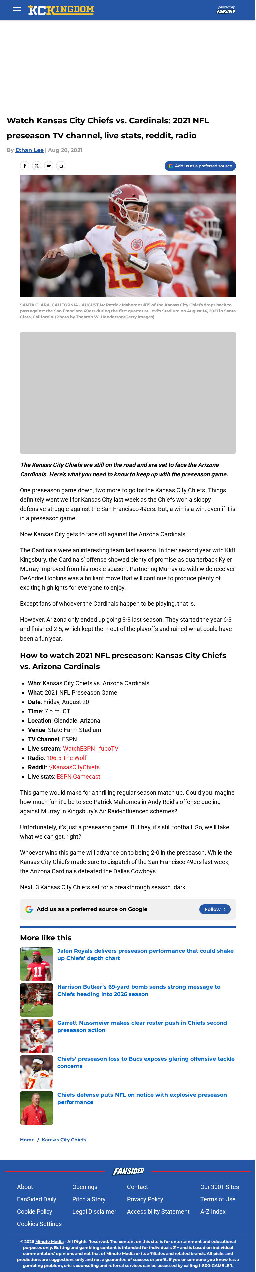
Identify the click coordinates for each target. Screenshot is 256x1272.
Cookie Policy (34, 1211)
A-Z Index (213, 1211)
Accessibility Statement (158, 1211)
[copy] (60, 165)
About (25, 1186)
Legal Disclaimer (94, 1211)
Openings (84, 1186)
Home (27, 1140)
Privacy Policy (145, 1199)
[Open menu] (17, 10)
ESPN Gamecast (78, 776)
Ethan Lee (29, 150)
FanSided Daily (36, 1199)
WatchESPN (79, 748)
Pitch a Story (89, 1199)
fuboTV (108, 748)
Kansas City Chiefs (64, 1140)
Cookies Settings (39, 1223)
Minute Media (49, 1241)
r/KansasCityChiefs (74, 767)
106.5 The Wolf (66, 757)
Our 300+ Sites (219, 1186)
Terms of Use (218, 1199)
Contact (137, 1186)
